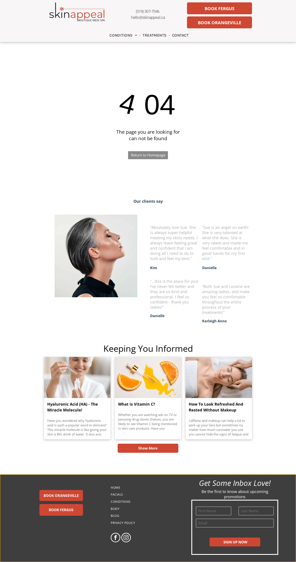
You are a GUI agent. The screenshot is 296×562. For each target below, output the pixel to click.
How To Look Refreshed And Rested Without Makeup (216, 407)
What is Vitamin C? (136, 404)
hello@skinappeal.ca (148, 17)
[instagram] (126, 538)
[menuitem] (123, 35)
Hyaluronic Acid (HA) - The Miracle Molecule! (72, 407)
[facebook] (115, 538)
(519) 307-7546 (147, 11)
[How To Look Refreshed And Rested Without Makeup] (218, 377)
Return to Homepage (148, 155)
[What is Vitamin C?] (148, 377)
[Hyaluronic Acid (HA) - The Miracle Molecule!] (77, 377)
